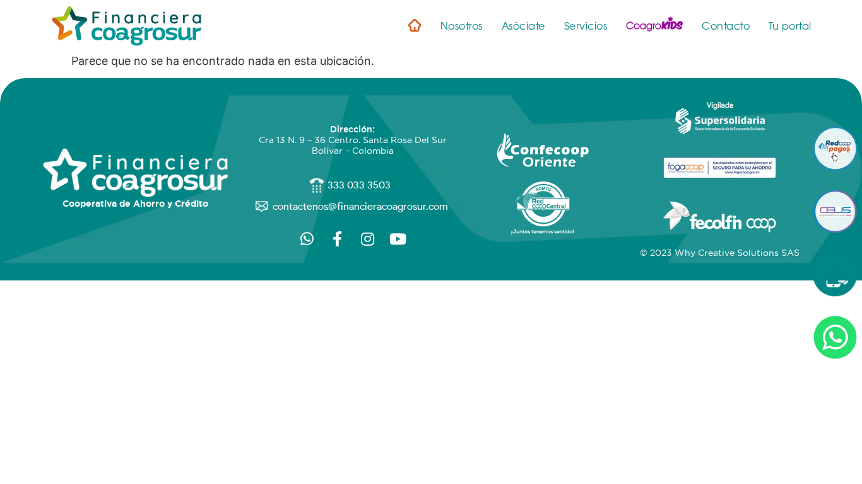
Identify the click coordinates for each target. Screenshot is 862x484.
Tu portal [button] (790, 26)
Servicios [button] (586, 26)
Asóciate (523, 26)
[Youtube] (398, 239)
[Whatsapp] (307, 239)
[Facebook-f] (337, 239)
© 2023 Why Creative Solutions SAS (720, 252)
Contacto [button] (726, 26)
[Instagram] (368, 239)
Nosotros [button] (461, 26)
